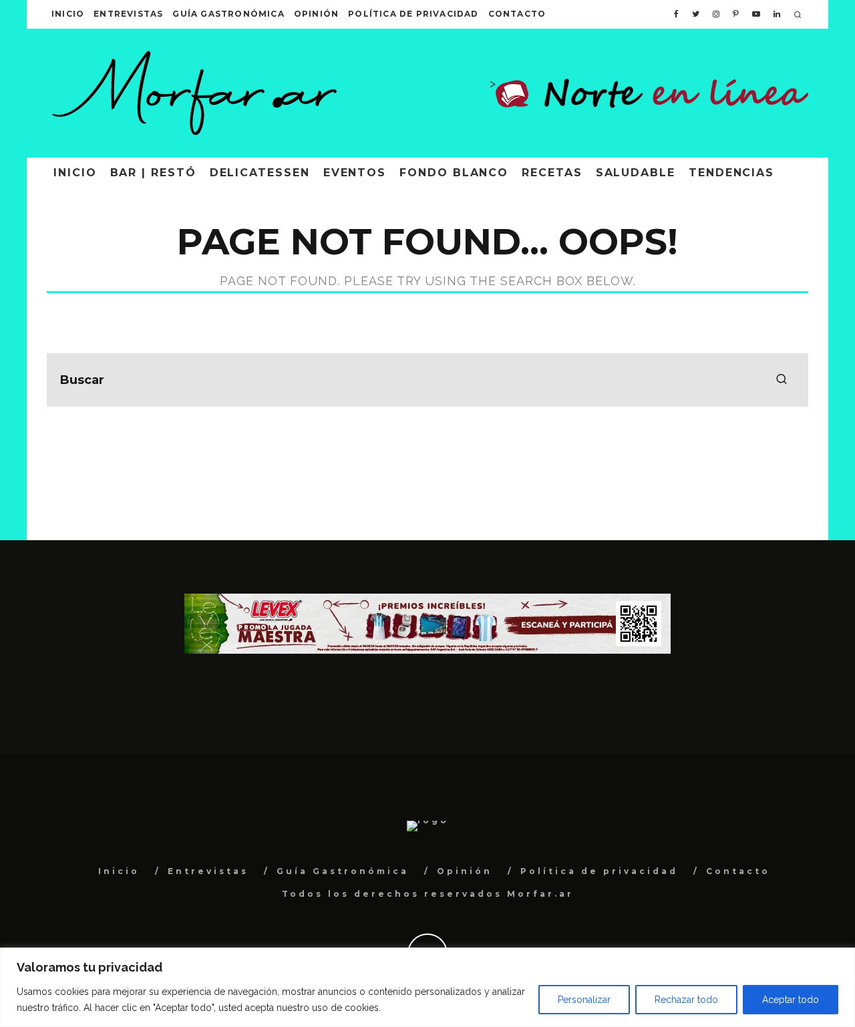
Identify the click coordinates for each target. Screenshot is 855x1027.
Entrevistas (128, 14)
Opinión (316, 14)
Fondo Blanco (453, 172)
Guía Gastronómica (228, 14)
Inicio (67, 14)
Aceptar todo (790, 999)
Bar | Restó (153, 172)
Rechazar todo (686, 999)
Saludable (635, 172)
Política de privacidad (413, 14)
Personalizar (584, 999)
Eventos (354, 172)
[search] (781, 380)
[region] (427, 987)
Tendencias (731, 172)
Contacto (517, 14)
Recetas (552, 172)
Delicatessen (260, 172)
